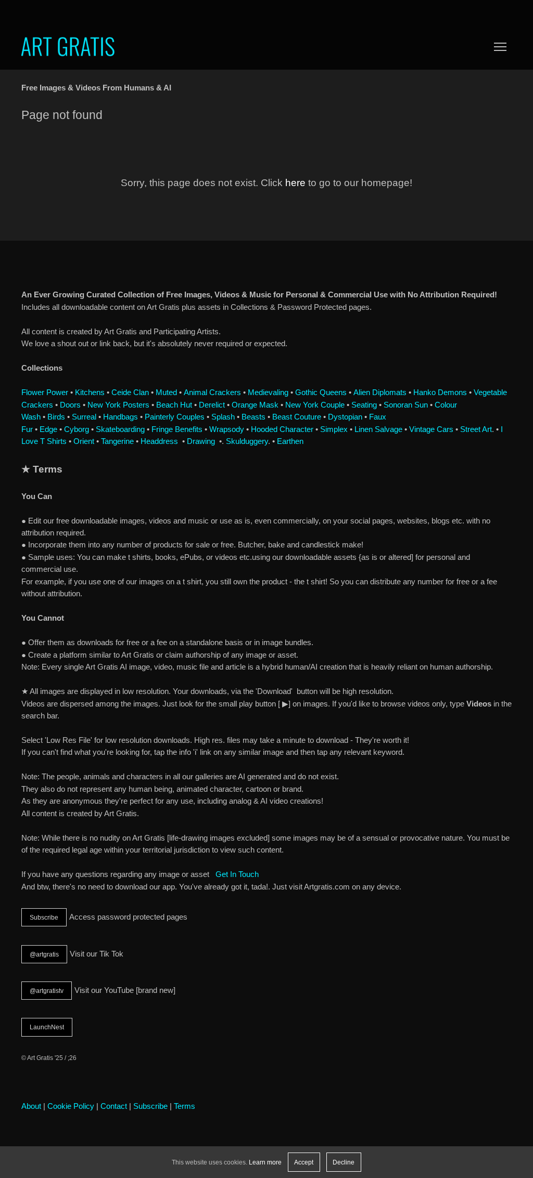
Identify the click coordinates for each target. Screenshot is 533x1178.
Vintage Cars (431, 429)
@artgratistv (47, 990)
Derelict (212, 405)
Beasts (253, 417)
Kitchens (90, 392)
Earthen (290, 441)
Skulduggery (247, 441)
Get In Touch (237, 874)
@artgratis (44, 954)
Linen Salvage (378, 429)
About (31, 1106)
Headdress (159, 441)
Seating (364, 405)
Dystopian (345, 417)
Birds (56, 417)
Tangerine (117, 441)
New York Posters (118, 405)
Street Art (476, 429)
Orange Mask (255, 405)
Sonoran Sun (406, 405)
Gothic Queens (321, 392)
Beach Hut (174, 405)
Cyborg (76, 429)
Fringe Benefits (176, 429)
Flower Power (44, 392)
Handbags (120, 417)
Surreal (84, 417)
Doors (70, 405)
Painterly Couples (175, 417)
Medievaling (268, 392)
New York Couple (315, 405)
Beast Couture (296, 417)
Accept (303, 1162)
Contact (113, 1106)
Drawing (201, 441)
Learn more (265, 1162)
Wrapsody (226, 429)
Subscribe (44, 917)
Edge (48, 429)
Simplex (334, 429)
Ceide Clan (130, 392)
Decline (343, 1162)
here (295, 182)
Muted (166, 392)
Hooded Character (282, 429)
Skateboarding (120, 429)
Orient (83, 441)
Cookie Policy (70, 1106)
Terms (184, 1106)
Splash (223, 417)
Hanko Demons (440, 392)
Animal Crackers (212, 392)
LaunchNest (47, 1027)
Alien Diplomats (380, 392)
